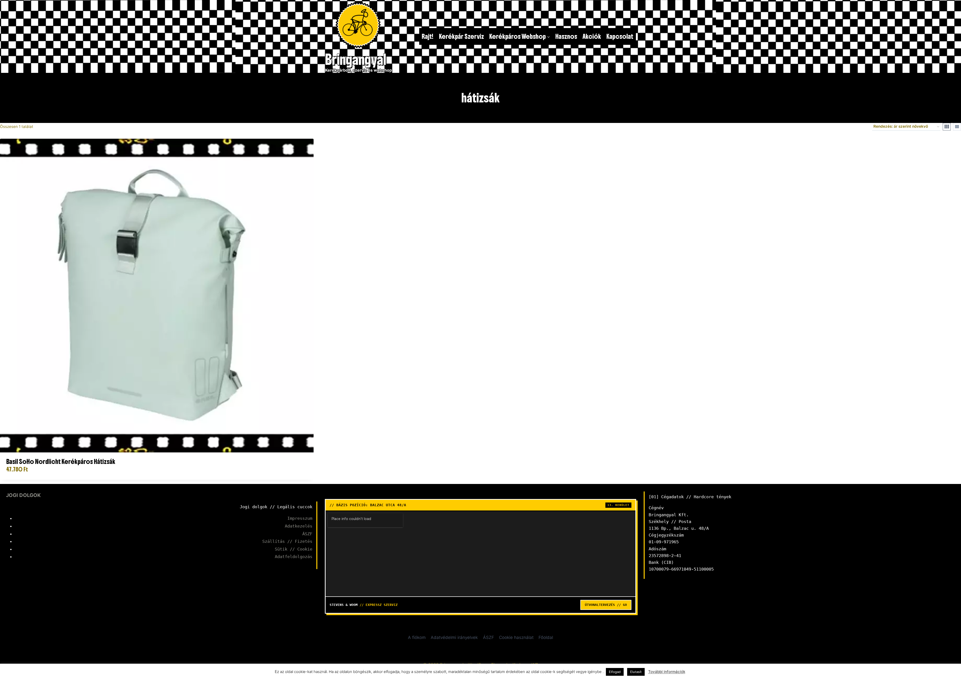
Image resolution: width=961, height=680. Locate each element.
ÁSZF (307, 533)
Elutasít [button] (636, 672)
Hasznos (566, 36)
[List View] (957, 126)
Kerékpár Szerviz (461, 36)
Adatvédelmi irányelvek (454, 637)
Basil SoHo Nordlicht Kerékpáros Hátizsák (60, 461)
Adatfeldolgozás (293, 556)
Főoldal (546, 637)
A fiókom (417, 637)
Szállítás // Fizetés (287, 541)
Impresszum (299, 518)
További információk (666, 671)
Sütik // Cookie (293, 549)
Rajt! (427, 36)
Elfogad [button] (615, 672)
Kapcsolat (619, 36)
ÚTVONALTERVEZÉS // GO (606, 605)
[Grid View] (947, 126)
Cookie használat (516, 637)
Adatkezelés (298, 526)
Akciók (592, 36)
